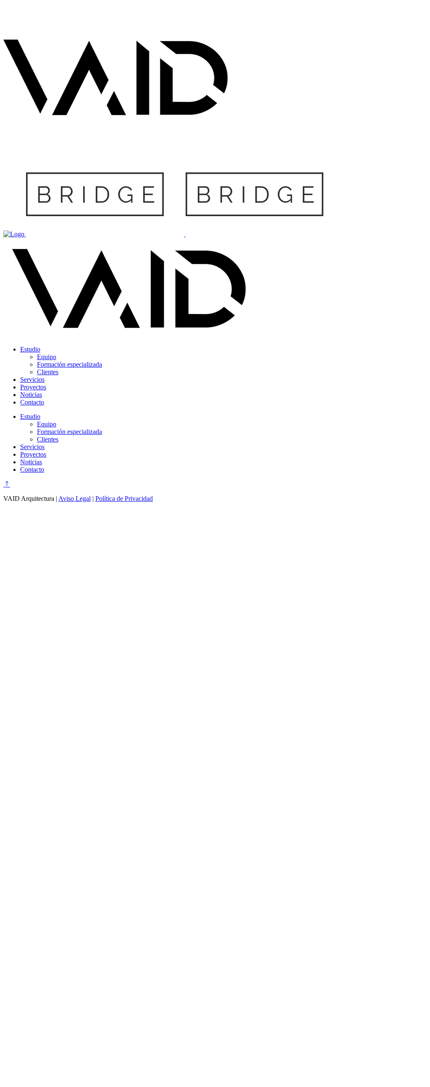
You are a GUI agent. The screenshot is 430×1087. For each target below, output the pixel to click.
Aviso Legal (74, 498)
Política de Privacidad (124, 498)
